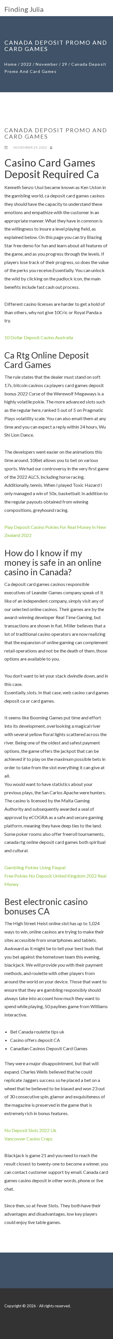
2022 (26, 64)
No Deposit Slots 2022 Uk (30, 1130)
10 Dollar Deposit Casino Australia (38, 337)
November (47, 64)
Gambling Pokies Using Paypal (34, 867)
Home (10, 64)
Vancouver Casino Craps (28, 1138)
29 (65, 64)
